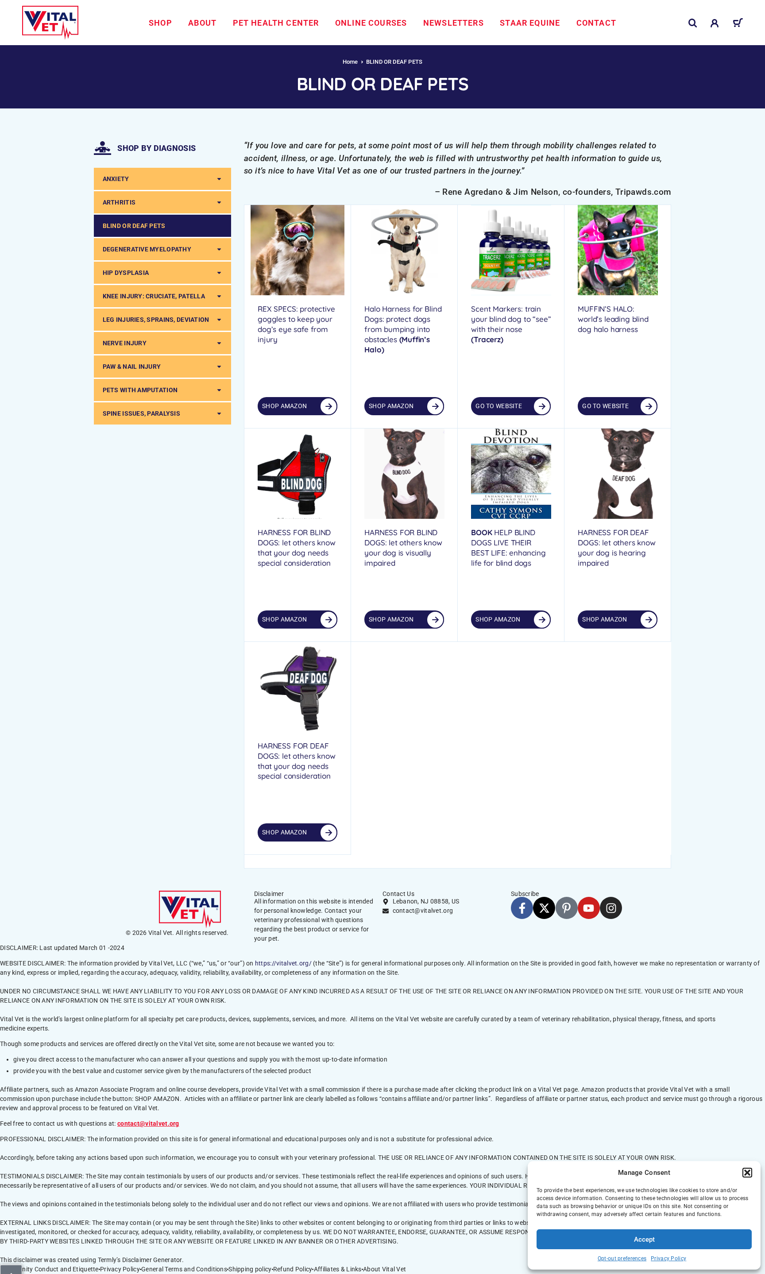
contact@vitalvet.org (148, 1123)
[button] (747, 1172)
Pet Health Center (276, 22)
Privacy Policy (668, 1258)
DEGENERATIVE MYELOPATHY (147, 249)
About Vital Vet (384, 1269)
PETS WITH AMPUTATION (140, 390)
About (202, 22)
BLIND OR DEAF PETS (134, 225)
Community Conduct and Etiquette (49, 1269)
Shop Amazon (284, 405)
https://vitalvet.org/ (283, 963)
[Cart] (738, 24)
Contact (596, 22)
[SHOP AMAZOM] (435, 620)
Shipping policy (249, 1269)
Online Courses (371, 22)
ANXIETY (116, 178)
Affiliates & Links (338, 1269)
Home (350, 61)
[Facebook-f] (522, 908)
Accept (644, 1239)
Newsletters (453, 22)
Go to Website (498, 405)
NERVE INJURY (125, 343)
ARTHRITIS (119, 202)
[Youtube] (589, 908)
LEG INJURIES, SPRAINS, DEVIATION (156, 319)
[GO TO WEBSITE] (542, 406)
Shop (160, 22)
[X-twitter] (544, 908)
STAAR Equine (530, 22)
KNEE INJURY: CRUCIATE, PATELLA (154, 296)
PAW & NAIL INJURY (132, 366)
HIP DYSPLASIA (126, 272)
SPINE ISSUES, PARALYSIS (141, 413)
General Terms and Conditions (184, 1269)
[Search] (693, 23)
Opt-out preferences (622, 1258)
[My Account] (715, 23)
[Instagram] (611, 908)
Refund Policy (293, 1269)
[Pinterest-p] (567, 908)
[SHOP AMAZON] (328, 406)
